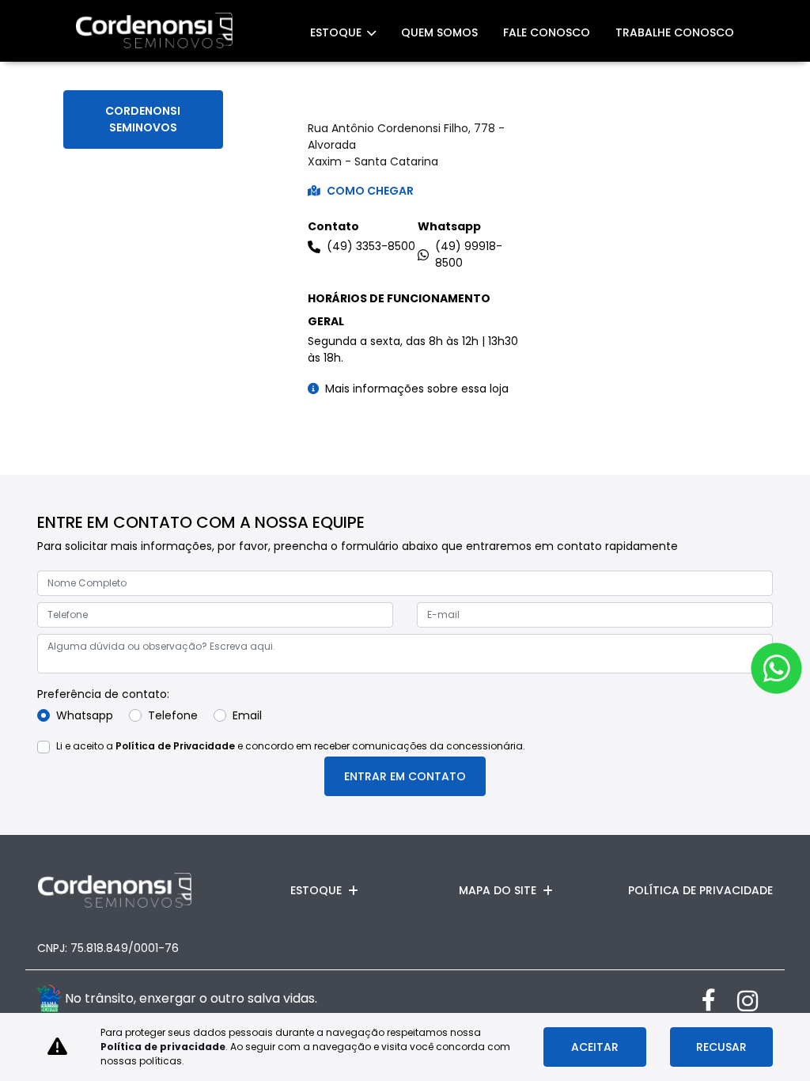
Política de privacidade (162, 1046)
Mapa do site (497, 890)
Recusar (721, 1047)
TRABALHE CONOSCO (674, 32)
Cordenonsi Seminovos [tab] (142, 119)
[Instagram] (755, 1000)
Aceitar (595, 1047)
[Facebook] (719, 1000)
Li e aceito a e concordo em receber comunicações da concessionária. (290, 746)
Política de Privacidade (175, 746)
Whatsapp (84, 715)
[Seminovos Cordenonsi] (154, 31)
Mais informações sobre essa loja (417, 388)
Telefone (173, 715)
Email (247, 715)
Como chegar (370, 191)
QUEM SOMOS (439, 32)
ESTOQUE (337, 32)
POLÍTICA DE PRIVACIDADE (700, 890)
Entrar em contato (405, 776)
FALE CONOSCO (546, 32)
